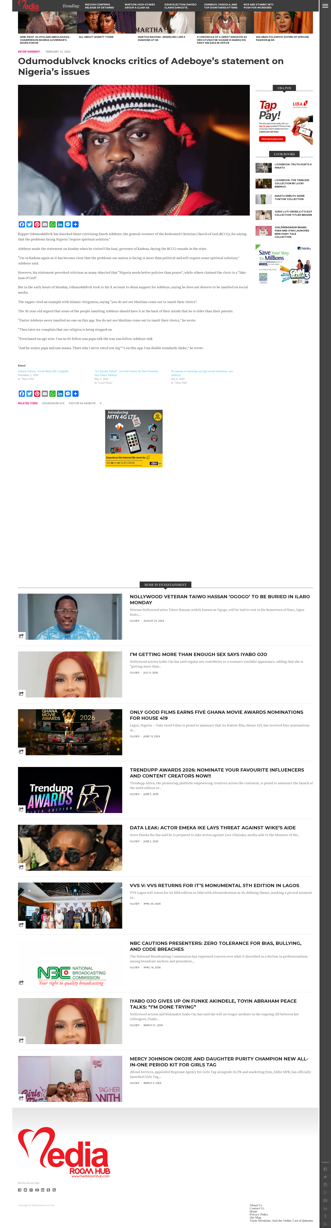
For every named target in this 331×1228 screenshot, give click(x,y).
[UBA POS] (284, 143)
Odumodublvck (53, 403)
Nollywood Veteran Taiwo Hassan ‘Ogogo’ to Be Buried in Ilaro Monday (220, 599)
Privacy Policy (259, 1214)
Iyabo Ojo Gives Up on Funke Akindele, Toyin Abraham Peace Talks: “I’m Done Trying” (213, 1004)
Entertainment (29, 51)
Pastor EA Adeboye (82, 403)
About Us (256, 1205)
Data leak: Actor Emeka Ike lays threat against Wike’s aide (213, 828)
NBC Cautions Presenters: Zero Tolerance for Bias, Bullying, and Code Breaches (216, 946)
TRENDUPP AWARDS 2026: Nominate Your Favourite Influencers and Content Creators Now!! (217, 773)
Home (253, 1211)
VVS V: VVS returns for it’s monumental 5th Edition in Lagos (214, 885)
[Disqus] (134, 524)
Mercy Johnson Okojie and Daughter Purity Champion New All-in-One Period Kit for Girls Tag (219, 1062)
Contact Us (257, 1208)
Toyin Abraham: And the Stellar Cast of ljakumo (281, 1220)
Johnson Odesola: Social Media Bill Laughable (43, 371)
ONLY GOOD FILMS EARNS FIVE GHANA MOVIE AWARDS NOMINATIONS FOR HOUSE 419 (216, 715)
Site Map (255, 1217)
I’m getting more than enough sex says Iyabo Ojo (198, 654)
